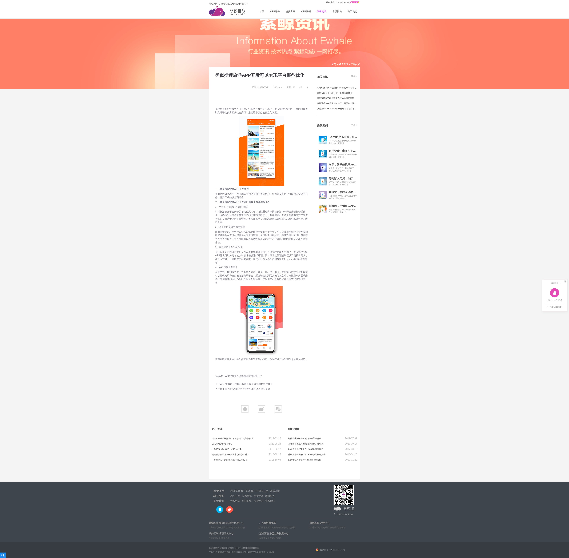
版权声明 (261, 552)
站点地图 (270, 552)
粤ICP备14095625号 (248, 552)
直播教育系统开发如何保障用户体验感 (305, 444)
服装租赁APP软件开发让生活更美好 (304, 460)
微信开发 (275, 491)
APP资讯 (321, 11)
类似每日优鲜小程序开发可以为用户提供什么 (249, 384)
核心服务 (218, 495)
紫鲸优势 (235, 500)
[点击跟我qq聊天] (354, 2)
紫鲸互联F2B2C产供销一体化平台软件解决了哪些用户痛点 (344, 108)
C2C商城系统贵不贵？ (222, 444)
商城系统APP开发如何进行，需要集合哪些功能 (339, 103)
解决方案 (290, 11)
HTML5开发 (261, 491)
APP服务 (275, 11)
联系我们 (270, 500)
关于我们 (352, 11)
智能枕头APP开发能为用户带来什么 (304, 438)
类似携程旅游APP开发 (251, 376)
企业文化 (246, 500)
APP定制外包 (232, 376)
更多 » (354, 76)
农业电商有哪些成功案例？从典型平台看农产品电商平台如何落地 (347, 88)
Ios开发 (249, 491)
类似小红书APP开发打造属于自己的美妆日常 (232, 438)
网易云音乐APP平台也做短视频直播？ (305, 449)
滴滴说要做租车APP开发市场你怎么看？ (230, 454)
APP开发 (218, 491)
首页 (261, 11)
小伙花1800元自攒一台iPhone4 (226, 449)
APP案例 (306, 11)
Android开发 (236, 491)
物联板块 (337, 11)
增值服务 (270, 496)
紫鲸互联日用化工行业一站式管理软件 (334, 93)
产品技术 (355, 64)
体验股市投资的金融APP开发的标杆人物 (306, 454)
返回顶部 (554, 283)
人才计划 (258, 500)
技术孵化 (247, 496)
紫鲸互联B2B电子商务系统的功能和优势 (335, 98)
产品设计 (258, 496)
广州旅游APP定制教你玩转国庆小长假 (229, 460)
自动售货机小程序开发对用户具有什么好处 (247, 389)
